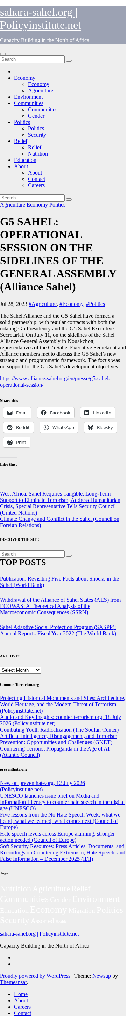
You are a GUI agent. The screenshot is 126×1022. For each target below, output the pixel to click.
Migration (82, 910)
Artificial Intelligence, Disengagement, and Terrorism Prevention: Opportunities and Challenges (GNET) (58, 739)
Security (37, 135)
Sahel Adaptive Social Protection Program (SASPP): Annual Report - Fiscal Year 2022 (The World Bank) (58, 630)
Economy (24, 78)
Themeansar (13, 982)
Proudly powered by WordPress (36, 976)
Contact (36, 179)
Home (21, 994)
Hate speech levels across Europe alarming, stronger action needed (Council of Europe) (57, 837)
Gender (36, 116)
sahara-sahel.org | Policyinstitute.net (40, 18)
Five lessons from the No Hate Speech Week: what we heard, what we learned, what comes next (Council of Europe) (60, 821)
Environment (28, 97)
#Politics (95, 304)
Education (25, 160)
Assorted (42, 920)
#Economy (71, 304)
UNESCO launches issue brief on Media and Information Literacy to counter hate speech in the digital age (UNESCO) (62, 802)
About (21, 166)
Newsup (101, 976)
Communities (28, 103)
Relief (20, 141)
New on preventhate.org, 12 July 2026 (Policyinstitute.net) (42, 786)
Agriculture (40, 90)
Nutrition (38, 154)
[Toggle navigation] (3, 54)
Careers (36, 185)
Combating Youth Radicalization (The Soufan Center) (59, 730)
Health (61, 922)
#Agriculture (43, 304)
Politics (22, 122)
